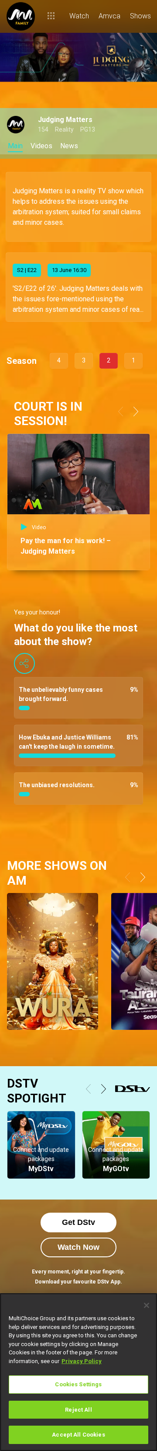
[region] (78, 1372)
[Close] (146, 1305)
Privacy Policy (81, 1361)
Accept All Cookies (78, 1434)
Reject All (78, 1409)
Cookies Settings (78, 1384)
